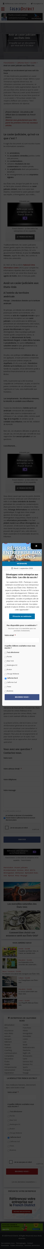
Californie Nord (12, 678)
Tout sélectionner (13, 652)
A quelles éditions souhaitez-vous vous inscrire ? (20, 647)
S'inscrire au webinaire (22, 616)
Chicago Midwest (13, 674)
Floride (9, 657)
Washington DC (12, 665)
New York (10, 661)
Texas (9, 687)
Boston (9, 669)
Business (10, 691)
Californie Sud (12, 682)
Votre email (10, 635)
